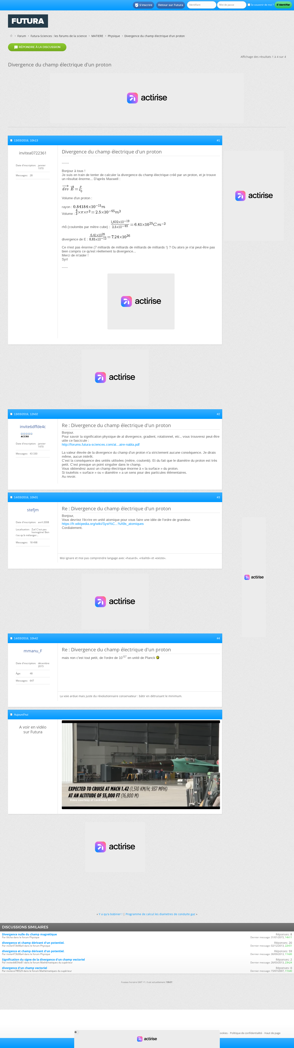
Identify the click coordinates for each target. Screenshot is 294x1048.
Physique (114, 36)
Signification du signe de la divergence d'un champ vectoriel (43, 959)
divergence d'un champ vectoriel (24, 968)
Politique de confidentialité (246, 1033)
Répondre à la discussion (37, 47)
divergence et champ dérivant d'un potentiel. (33, 943)
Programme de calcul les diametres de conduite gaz (160, 914)
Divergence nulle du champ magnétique (29, 934)
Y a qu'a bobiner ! (110, 914)
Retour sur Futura (170, 5)
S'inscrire (143, 5)
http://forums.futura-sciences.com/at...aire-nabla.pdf (101, 444)
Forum (21, 36)
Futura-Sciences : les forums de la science (59, 36)
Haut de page (272, 1033)
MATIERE (97, 36)
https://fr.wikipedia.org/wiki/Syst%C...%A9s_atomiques (103, 524)
